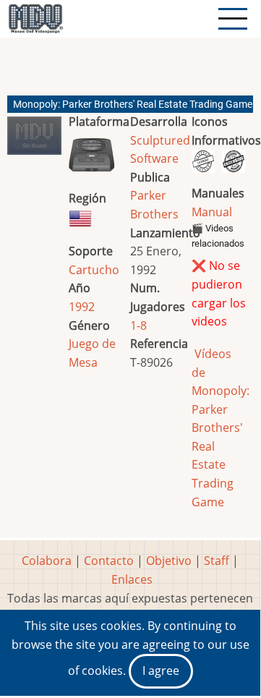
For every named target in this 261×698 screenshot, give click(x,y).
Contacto (109, 561)
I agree (160, 670)
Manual (212, 212)
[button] (34, 141)
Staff (216, 561)
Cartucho (94, 270)
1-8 (138, 325)
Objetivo (169, 561)
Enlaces (132, 579)
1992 (82, 307)
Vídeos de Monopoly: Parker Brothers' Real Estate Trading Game (220, 428)
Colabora (47, 561)
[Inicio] (35, 18)
